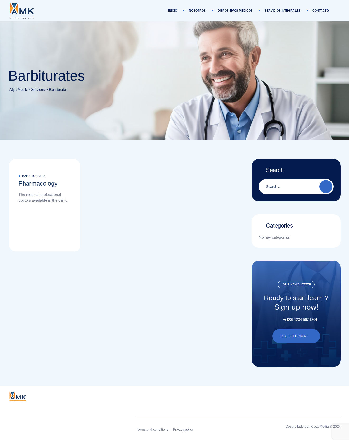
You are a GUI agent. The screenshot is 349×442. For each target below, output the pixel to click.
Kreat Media (320, 426)
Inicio (172, 10)
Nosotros (197, 10)
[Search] (325, 186)
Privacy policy (183, 429)
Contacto (320, 10)
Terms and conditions (152, 429)
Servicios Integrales (283, 10)
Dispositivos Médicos (235, 10)
